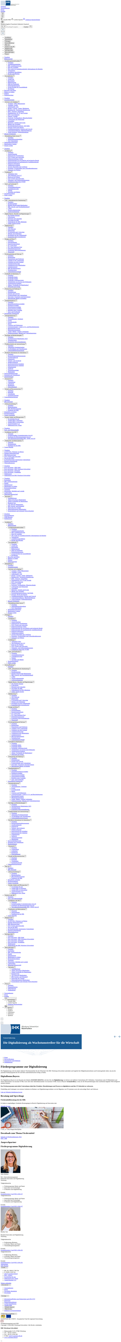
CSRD (10, 208)
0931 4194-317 (18, 1194)
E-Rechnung (11, 217)
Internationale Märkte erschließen (17, 298)
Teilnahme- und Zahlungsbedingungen (18, 180)
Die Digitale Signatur (14, 215)
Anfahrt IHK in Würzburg (15, 420)
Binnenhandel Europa (14, 328)
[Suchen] (30, 26)
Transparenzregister (13, 370)
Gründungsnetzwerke (14, 263)
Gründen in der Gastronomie (16, 260)
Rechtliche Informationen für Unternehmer (16, 352)
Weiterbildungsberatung (11, 142)
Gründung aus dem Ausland (15, 262)
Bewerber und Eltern (10, 90)
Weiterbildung (8, 39)
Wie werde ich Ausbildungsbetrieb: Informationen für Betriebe (25, 69)
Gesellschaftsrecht (13, 357)
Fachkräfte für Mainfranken (12, 273)
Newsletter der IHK (13, 220)
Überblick (7, 57)
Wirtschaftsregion (9, 52)
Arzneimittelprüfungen (14, 187)
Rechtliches (11, 89)
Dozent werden (8, 145)
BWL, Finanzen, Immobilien (16, 111)
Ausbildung (8, 37)
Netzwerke (8, 496)
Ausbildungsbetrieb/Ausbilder (12, 61)
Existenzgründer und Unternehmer (17, 295)
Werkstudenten (12, 444)
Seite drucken (4, 1265)
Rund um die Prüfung (14, 177)
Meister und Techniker (14, 124)
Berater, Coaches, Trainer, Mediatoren (18, 108)
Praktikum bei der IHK (14, 445)
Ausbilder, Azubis (13, 105)
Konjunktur (7, 480)
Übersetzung (8, 1309)
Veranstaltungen (8, 1288)
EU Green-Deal (12, 245)
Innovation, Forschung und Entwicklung (19, 297)
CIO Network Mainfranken (15, 504)
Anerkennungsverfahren (14, 283)
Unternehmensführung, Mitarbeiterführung (20, 130)
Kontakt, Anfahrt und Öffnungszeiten (14, 417)
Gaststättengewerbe (13, 189)
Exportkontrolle (12, 322)
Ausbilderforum (12, 498)
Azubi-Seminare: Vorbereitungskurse (18, 132)
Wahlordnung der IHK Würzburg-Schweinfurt (17, 475)
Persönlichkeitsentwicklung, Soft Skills (19, 126)
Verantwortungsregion (14, 210)
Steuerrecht (8, 378)
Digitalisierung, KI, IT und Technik (18, 113)
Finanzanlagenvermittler (14, 308)
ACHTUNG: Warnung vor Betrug (14, 452)
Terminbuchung (12, 270)
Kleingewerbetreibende (10, 461)
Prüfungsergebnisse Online (15, 159)
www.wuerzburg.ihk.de (11, 1337)
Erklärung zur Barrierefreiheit (12, 1310)
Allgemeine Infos (12, 174)
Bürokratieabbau (12, 407)
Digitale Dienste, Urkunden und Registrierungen (17, 213)
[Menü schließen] (3, 33)
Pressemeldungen (9, 515)
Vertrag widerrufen (6, 1283)
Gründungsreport (12, 267)
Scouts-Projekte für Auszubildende (17, 87)
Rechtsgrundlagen (9, 413)
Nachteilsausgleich (9, 193)
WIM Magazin (8, 517)
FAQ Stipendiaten (13, 141)
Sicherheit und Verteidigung (12, 375)
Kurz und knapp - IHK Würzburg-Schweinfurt (17, 469)
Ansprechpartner (12, 154)
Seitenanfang (4, 1264)
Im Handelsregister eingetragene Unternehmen (17, 459)
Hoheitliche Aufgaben (10, 412)
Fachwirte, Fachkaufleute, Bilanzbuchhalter (20, 118)
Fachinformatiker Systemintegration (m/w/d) (20, 435)
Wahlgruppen (8, 474)
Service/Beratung (9, 43)
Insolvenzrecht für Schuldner (16, 364)
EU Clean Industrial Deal (15, 247)
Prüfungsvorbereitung (14, 163)
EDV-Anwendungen (13, 114)
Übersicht (10, 434)
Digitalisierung (8, 225)
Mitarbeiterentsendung (14, 330)
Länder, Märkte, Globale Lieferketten (18, 331)
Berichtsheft (11, 81)
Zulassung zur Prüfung (14, 170)
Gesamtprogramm (9, 99)
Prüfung (6, 93)
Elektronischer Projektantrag (16, 155)
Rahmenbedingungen (14, 85)
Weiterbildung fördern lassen (12, 136)
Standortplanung (8, 376)
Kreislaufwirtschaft (13, 395)
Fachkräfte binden (13, 278)
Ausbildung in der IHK (10, 432)
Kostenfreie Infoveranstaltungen (17, 237)
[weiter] (2, 1023)
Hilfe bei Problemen (13, 84)
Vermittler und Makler (14, 192)
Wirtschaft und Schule (14, 286)
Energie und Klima (10, 239)
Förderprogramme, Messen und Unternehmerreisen (22, 333)
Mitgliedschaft (8, 48)
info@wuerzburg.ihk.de (11, 1274)
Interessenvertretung (10, 404)
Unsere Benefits (8, 447)
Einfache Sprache (9, 1307)
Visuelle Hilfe (8, 1305)
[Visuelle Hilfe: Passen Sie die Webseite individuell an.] (2, 16)
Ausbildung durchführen (15, 72)
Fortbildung (8, 172)
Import (10, 323)
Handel (6, 483)
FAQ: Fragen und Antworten (16, 157)
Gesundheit (11, 121)
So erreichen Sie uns (13, 419)
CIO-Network (12, 229)
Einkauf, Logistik (13, 116)
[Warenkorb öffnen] (2, 13)
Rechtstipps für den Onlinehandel (17, 235)
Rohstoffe (10, 392)
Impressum (7, 1300)
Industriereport (8, 485)
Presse (7, 54)
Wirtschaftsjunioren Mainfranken (17, 509)
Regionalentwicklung (10, 488)
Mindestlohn (11, 372)
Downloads (7, 1292)
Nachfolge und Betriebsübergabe (13, 335)
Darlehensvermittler (13, 305)
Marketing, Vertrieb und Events (16, 122)
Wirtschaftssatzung (9, 463)
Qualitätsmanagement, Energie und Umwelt (20, 129)
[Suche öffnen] (3, 26)
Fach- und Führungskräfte (11, 430)
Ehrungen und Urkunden (15, 218)
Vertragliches (11, 70)
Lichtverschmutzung (13, 211)
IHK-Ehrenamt (8, 401)
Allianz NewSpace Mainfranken (17, 500)
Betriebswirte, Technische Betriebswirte (19, 110)
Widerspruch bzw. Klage (15, 425)
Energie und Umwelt (13, 293)
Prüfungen (7, 41)
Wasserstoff (11, 252)
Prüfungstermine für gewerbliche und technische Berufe (23, 160)
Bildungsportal (8, 59)
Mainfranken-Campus (10, 144)
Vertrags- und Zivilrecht (14, 360)
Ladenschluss (8, 492)
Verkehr (10, 190)
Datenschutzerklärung (10, 1302)
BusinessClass (12, 503)
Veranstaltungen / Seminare (15, 319)
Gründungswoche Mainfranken (16, 265)
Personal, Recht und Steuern (16, 127)
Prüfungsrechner (8, 95)
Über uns (7, 45)
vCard (12, 1194)
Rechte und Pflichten (13, 74)
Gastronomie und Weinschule (16, 119)
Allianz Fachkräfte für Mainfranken (18, 501)
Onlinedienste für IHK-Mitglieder (17, 222)
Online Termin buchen (14, 223)
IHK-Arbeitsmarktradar (10, 481)
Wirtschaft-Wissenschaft (11, 494)
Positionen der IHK (13, 410)
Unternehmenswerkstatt (14, 271)
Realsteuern (11, 385)
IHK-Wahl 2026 (9, 50)
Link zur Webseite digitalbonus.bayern (11, 1092)
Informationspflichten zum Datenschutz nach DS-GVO (19, 1299)
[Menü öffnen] (3, 29)
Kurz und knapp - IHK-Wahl (12, 467)
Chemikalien (11, 394)
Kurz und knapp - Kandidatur (12, 472)
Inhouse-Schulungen (10, 134)
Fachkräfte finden (13, 277)
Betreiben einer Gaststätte (15, 310)
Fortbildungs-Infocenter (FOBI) (17, 182)
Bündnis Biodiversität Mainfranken (17, 205)
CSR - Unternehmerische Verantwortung (15, 200)
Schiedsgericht (12, 367)
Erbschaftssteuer (12, 387)
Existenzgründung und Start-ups (13, 254)
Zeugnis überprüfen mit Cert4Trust (17, 167)
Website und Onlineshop (15, 233)
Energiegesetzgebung (14, 244)
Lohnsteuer (11, 383)
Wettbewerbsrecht (13, 362)
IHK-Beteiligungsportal (14, 408)
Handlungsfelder (12, 203)
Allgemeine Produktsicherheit (16, 347)
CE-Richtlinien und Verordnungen (17, 349)
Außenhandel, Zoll (13, 107)
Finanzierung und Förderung (16, 259)
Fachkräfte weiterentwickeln (16, 280)
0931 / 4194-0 (8, 1275)
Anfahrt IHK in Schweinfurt (16, 422)
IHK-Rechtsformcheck (14, 268)
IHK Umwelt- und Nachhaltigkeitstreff (18, 207)
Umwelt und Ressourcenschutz (13, 389)
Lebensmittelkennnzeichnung (16, 350)
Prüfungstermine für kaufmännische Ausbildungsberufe (23, 162)
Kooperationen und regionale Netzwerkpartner (21, 511)
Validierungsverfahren (14, 165)
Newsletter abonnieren (10, 1291)
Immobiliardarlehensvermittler (16, 304)
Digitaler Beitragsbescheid (11, 453)
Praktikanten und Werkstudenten (13, 440)
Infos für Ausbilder (13, 67)
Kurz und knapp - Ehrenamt (12, 470)
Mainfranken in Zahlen (10, 486)
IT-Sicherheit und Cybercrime (16, 232)
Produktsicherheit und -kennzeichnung (15, 344)
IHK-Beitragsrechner (10, 455)
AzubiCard (11, 79)
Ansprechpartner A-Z (14, 423)
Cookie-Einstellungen (10, 1304)
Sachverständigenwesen (11, 373)
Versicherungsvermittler (14, 307)
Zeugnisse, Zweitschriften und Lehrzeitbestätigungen (22, 168)
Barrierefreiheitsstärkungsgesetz (17, 356)
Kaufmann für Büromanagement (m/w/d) (19, 437)
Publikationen (8, 518)
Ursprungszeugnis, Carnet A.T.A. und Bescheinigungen (23, 327)
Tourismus (7, 489)
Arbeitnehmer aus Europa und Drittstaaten (19, 282)
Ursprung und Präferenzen (15, 325)
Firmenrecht (11, 359)
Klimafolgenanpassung (14, 248)
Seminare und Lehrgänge (11, 102)
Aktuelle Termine (5, 1106)
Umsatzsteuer (11, 382)
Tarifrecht (10, 368)
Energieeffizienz (12, 242)
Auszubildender (9, 76)
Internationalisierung (10, 315)
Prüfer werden (8, 195)
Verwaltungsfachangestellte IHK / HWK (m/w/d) (21, 438)
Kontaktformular (5, 1194)
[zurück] (2, 1019)
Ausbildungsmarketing (14, 64)
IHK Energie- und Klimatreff (16, 506)
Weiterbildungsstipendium (15, 139)
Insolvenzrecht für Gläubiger (16, 365)
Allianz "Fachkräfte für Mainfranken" (18, 285)
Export (10, 320)
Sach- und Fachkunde (11, 184)
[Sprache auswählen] (2, 22)
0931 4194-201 (18, 1250)
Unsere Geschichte (9, 415)
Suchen (26, 27)
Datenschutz (11, 230)
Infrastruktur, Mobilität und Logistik (14, 491)
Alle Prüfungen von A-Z (15, 175)
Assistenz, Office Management (16, 103)
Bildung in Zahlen (9, 92)
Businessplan (11, 257)
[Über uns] (2, 1322)
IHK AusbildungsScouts (14, 66)
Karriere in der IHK (9, 46)
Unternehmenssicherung (11, 397)
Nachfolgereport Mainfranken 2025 (18, 338)
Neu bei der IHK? (9, 458)
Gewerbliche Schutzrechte (11, 313)
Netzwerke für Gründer (14, 507)
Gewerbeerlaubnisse (10, 300)
